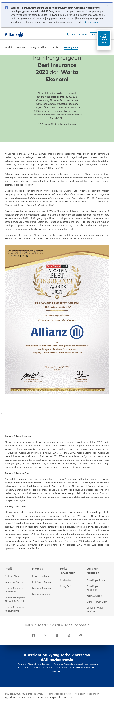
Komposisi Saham (14, 582)
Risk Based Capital (41, 582)
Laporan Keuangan (42, 588)
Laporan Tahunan (41, 594)
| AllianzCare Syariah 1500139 (54, 697)
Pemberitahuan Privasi (59, 693)
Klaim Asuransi (94, 595)
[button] (108, 6)
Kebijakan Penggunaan (87, 693)
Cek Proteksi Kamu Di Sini (103, 38)
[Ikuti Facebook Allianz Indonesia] (33, 635)
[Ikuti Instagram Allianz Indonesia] (69, 635)
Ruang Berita (66, 586)
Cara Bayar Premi (96, 580)
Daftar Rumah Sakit (97, 601)
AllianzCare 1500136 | (23, 697)
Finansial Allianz (40, 576)
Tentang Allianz (13, 576)
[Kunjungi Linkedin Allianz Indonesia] (57, 635)
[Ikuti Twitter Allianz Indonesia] (45, 635)
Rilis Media (65, 580)
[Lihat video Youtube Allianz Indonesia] (81, 635)
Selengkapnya (91, 22)
